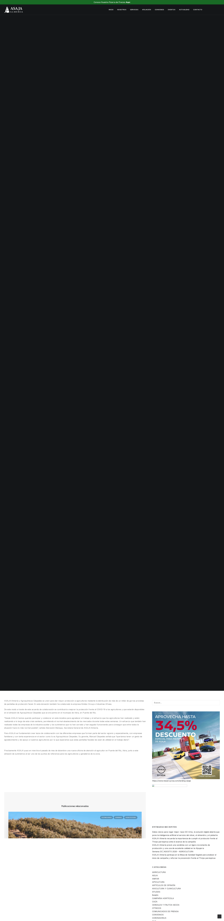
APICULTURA (158, 882)
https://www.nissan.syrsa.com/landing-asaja (171, 781)
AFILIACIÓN (146, 10)
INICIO (111, 10)
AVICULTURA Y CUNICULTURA (166, 888)
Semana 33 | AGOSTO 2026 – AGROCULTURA (172, 851)
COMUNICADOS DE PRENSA (114, 354)
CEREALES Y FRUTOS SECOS (165, 905)
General (118, 817)
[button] (207, 9)
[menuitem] (111, 9)
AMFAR (155, 879)
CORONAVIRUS (159, 918)
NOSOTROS (121, 10)
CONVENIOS (159, 10)
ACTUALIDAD (184, 10)
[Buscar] (186, 702)
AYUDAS (156, 892)
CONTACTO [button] (197, 10)
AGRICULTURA (131, 817)
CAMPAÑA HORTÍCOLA (163, 898)
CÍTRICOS (156, 908)
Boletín (155, 895)
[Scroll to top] (219, 916)
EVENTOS (171, 10)
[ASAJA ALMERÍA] (13, 10)
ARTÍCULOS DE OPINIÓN (163, 885)
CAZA (154, 901)
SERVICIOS (134, 10)
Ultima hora (137, 354)
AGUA (155, 875)
